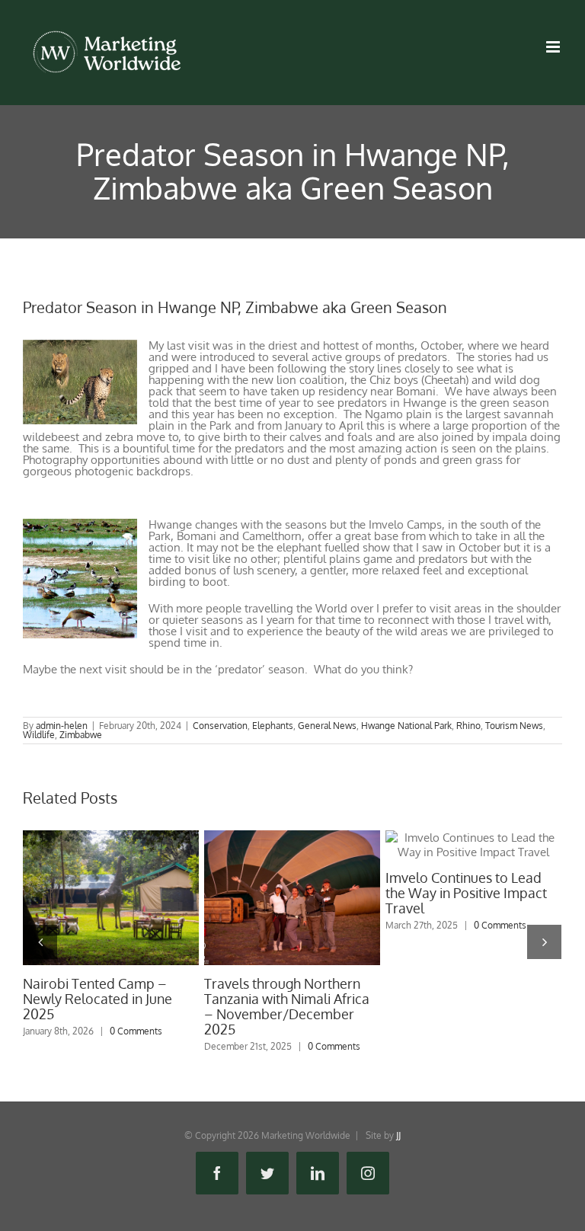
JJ (398, 1135)
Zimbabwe (80, 734)
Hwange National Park (406, 725)
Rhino (468, 725)
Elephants (272, 725)
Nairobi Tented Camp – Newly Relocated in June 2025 (110, 898)
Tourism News (514, 725)
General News (327, 725)
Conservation (220, 725)
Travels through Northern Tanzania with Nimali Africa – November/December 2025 (292, 898)
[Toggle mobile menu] (554, 47)
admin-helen (62, 725)
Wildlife (39, 734)
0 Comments (136, 1031)
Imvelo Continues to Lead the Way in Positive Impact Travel (473, 845)
